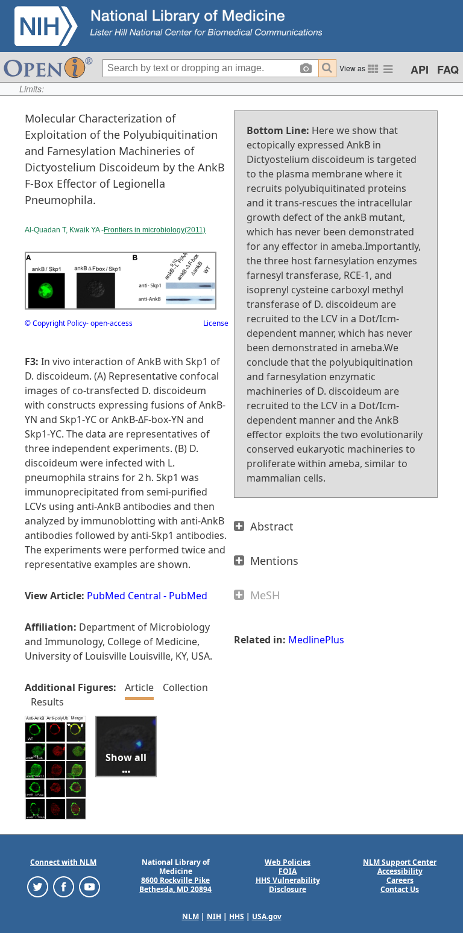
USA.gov (267, 916)
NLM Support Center (399, 862)
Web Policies (287, 862)
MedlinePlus (316, 639)
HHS (236, 916)
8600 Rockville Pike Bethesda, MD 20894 (175, 884)
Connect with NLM (63, 862)
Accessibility (400, 871)
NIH (214, 916)
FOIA (288, 871)
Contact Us (399, 889)
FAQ (448, 69)
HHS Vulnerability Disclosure (288, 884)
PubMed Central (124, 595)
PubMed (188, 595)
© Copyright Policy (55, 323)
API (420, 69)
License (215, 323)
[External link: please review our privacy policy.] (37, 886)
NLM (190, 916)
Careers (400, 880)
